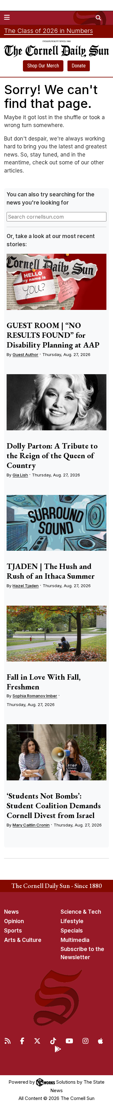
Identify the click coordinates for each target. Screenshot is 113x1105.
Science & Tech (81, 912)
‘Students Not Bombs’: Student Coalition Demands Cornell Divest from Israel (54, 805)
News (11, 912)
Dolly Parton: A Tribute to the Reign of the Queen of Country (52, 455)
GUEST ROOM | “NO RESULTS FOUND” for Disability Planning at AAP (53, 335)
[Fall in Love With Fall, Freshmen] (56, 634)
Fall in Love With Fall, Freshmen (44, 682)
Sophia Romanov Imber (35, 695)
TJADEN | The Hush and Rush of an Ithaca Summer (51, 571)
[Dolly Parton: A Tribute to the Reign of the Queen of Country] (56, 402)
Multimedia (75, 940)
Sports (13, 930)
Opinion (14, 921)
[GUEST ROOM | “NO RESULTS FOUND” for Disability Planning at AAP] (56, 282)
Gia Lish (20, 474)
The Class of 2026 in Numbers (48, 31)
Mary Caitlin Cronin (31, 824)
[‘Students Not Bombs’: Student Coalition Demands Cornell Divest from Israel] (56, 752)
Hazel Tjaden (26, 585)
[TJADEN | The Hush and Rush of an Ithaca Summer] (56, 523)
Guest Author (25, 354)
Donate (79, 66)
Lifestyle (72, 921)
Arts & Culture (22, 940)
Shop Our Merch (43, 66)
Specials (72, 930)
